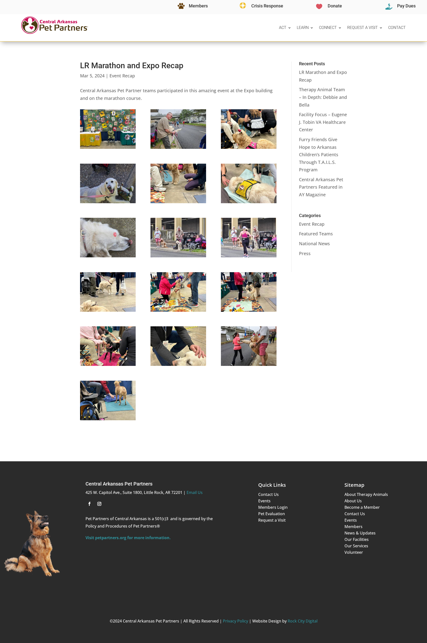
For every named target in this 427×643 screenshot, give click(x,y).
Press (305, 253)
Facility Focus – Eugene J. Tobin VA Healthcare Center (323, 122)
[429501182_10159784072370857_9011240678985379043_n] (249, 257)
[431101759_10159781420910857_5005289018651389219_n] (249, 312)
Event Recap (122, 76)
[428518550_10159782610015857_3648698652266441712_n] (178, 203)
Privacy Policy (235, 621)
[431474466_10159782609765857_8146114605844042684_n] (108, 420)
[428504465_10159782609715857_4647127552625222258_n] (249, 149)
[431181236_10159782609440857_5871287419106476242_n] (108, 366)
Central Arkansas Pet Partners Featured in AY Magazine (321, 187)
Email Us (195, 492)
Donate (335, 5)
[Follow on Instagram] (99, 504)
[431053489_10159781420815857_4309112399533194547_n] (108, 312)
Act (282, 27)
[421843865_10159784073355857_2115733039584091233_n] (178, 149)
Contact (397, 27)
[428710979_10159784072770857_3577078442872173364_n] (178, 257)
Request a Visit (362, 27)
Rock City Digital (303, 621)
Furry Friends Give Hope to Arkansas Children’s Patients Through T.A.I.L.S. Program (318, 154)
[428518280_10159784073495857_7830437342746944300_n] (108, 203)
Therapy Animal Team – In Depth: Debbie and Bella (323, 97)
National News (314, 243)
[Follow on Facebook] (89, 504)
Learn (303, 27)
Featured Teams (316, 234)
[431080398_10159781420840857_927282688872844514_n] (178, 312)
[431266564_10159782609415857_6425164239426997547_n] (178, 366)
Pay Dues (406, 5)
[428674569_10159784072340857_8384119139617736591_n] (108, 257)
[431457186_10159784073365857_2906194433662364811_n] (249, 366)
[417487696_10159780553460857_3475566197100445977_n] (108, 149)
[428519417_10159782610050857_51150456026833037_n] (249, 203)
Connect (328, 27)
